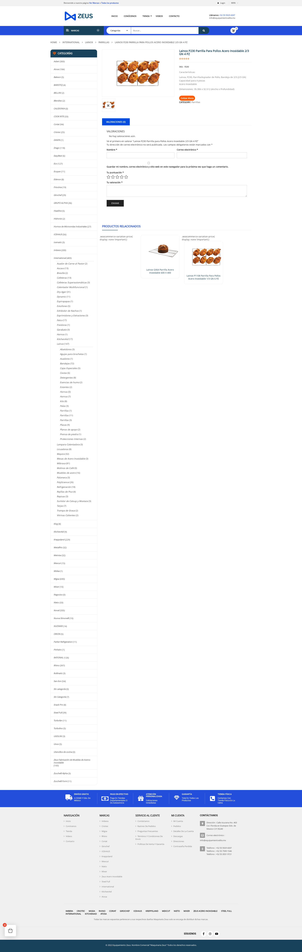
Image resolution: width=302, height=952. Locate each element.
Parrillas (103, 42)
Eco (55, 163)
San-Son (57, 681)
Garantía (187, 794)
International (71, 42)
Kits (62, 401)
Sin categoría (60, 689)
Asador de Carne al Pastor (70, 263)
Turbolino (58, 728)
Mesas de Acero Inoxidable (71, 458)
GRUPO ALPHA (60, 203)
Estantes (64, 387)
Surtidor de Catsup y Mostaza (72, 501)
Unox (56, 744)
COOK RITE (59, 116)
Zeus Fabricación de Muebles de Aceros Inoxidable (72, 761)
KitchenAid (62, 339)
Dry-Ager (61, 291)
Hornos (60, 334)
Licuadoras (62, 449)
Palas (62, 405)
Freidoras (62, 324)
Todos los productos (110, 3)
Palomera (62, 477)
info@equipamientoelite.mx (222, 18)
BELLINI (57, 92)
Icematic (58, 242)
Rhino (56, 665)
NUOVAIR (58, 626)
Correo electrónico (187, 149)
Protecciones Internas (71, 438)
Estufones (62, 306)
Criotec (57, 132)
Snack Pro (58, 704)
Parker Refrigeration (63, 641)
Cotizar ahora (187, 98)
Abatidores (65, 349)
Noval (56, 610)
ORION (57, 634)
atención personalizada (154, 795)
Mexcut (57, 563)
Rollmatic (58, 673)
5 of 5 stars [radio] (126, 177)
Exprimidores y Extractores (71, 315)
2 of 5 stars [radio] (113, 177)
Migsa (56, 578)
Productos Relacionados (121, 226)
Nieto (56, 602)
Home (53, 42)
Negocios (58, 594)
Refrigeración (64, 486)
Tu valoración (115, 182)
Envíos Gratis (81, 794)
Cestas (63, 372)
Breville (61, 273)
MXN (233, 3)
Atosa (56, 69)
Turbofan (58, 720)
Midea (56, 571)
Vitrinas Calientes (66, 515)
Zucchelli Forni (60, 781)
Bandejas (65, 363)
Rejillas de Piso (65, 491)
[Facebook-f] (204, 934)
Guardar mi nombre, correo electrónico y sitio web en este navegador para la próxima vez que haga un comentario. (167, 166)
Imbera (57, 250)
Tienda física (225, 794)
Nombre (112, 149)
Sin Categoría (60, 696)
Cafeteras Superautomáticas (72, 282)
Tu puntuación (115, 172)
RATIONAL (58, 657)
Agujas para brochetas (72, 354)
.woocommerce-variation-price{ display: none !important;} (116, 238)
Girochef (58, 195)
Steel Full (58, 712)
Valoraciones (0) (116, 121)
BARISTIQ (58, 85)
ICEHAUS (58, 234)
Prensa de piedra (69, 434)
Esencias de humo (69, 382)
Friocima (58, 187)
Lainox (89, 42)
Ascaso (60, 268)
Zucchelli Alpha (60, 773)
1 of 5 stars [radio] (108, 177)
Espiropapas (63, 301)
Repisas (61, 496)
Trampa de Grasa (66, 510)
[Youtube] (216, 934)
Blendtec (58, 100)
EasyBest (58, 155)
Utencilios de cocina (63, 751)
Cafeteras (62, 277)
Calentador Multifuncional (70, 287)
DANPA (57, 140)
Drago (56, 147)
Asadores (65, 358)
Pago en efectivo (119, 794)
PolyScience (63, 482)
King (56, 523)
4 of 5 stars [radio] (122, 177)
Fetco (59, 320)
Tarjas (60, 505)
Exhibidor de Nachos (68, 310)
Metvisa (57, 555)
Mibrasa (61, 463)
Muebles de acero (66, 472)
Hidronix (58, 218)
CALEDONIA (59, 108)
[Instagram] (210, 934)
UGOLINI (58, 736)
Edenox (57, 179)
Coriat (56, 124)
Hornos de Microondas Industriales (70, 226)
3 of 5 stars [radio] (117, 177)
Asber (56, 61)
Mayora (61, 453)
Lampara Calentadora (68, 444)
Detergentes (66, 377)
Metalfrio (58, 547)
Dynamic (61, 296)
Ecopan (57, 171)
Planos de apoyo (68, 429)
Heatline (58, 210)
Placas (63, 424)
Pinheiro (58, 649)
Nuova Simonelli (61, 618)
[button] (108, 105)
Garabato (62, 329)
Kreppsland (59, 539)
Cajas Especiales (68, 368)
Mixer (56, 586)
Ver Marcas (94, 3)
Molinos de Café (65, 468)
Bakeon (57, 77)
